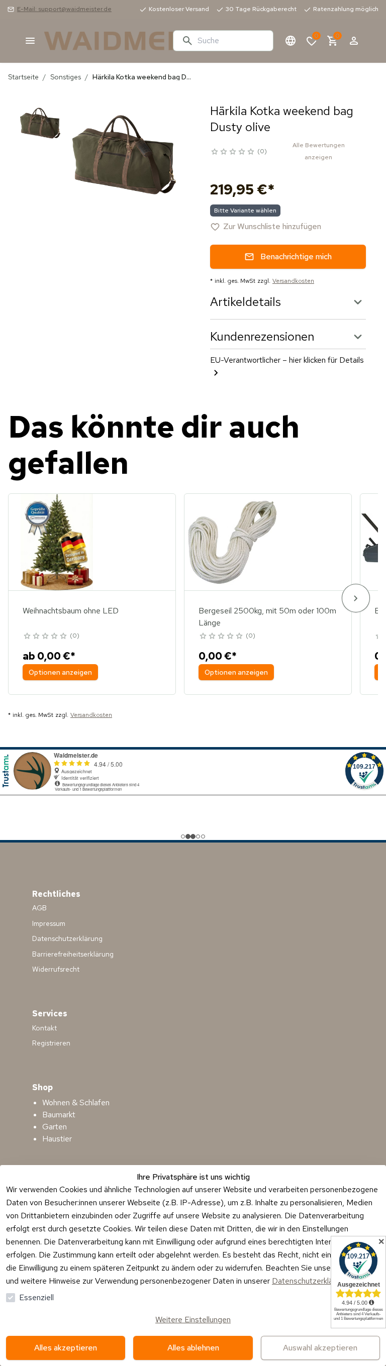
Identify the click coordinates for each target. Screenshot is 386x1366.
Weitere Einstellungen (193, 1319)
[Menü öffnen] (30, 41)
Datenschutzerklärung (310, 1281)
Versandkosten (293, 281)
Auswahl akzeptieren (320, 1347)
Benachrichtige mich (296, 256)
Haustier (57, 1138)
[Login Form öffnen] (354, 41)
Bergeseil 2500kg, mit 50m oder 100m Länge (267, 616)
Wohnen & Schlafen (76, 1102)
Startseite (23, 76)
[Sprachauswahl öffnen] (290, 41)
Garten (54, 1126)
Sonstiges (65, 76)
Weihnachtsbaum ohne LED (71, 610)
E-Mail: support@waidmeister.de (64, 9)
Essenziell (36, 1297)
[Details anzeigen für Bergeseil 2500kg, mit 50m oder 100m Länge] (232, 542)
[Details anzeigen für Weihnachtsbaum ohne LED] (57, 542)
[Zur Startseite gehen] (104, 40)
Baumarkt (58, 1114)
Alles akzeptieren (65, 1347)
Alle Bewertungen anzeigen (319, 151)
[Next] (356, 598)
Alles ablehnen (193, 1347)
